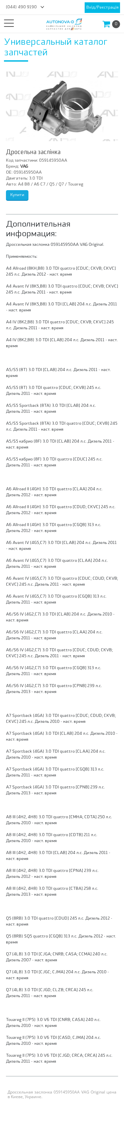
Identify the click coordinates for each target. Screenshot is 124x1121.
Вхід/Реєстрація (102, 8)
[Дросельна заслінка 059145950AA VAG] (62, 106)
